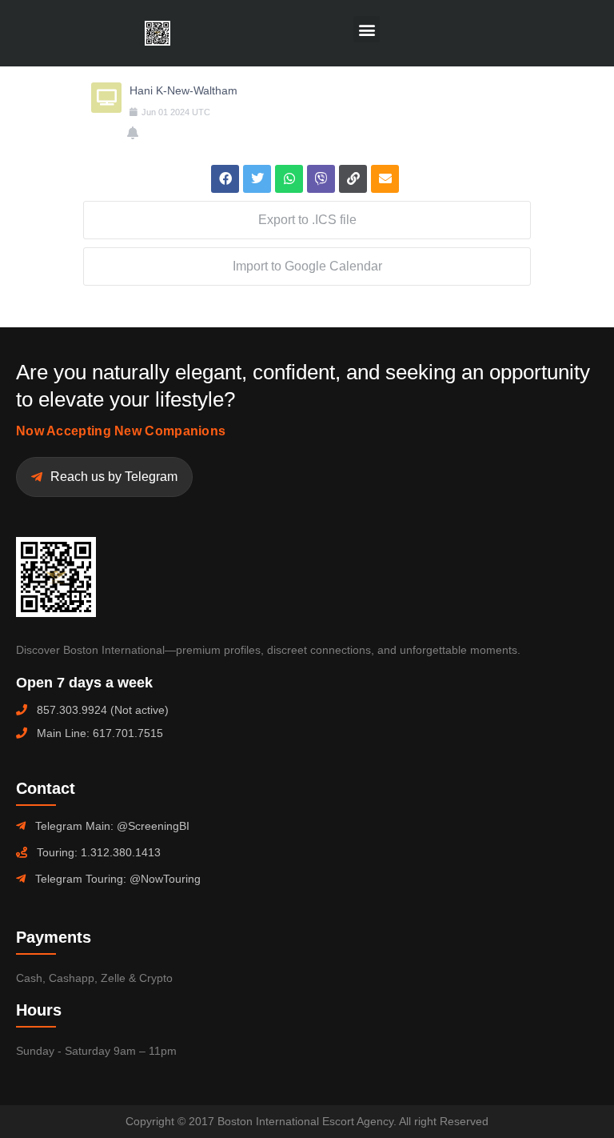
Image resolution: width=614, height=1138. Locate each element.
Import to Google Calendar (307, 266)
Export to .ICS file (307, 219)
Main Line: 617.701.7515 (100, 733)
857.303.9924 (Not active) (103, 709)
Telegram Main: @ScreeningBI (112, 825)
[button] (366, 29)
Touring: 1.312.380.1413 (99, 852)
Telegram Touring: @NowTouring (118, 878)
